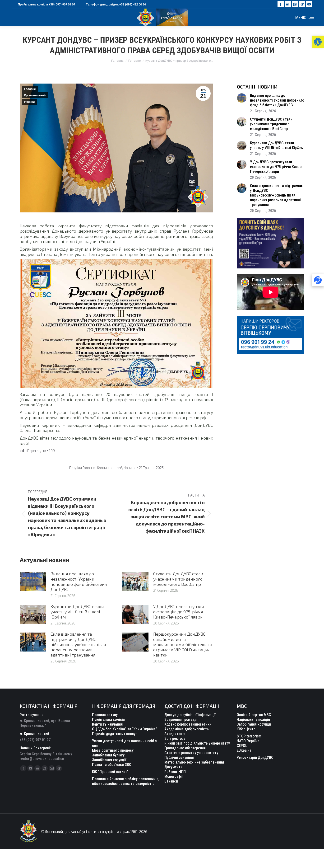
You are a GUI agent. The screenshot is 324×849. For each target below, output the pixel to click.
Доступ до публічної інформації (190, 715)
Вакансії (171, 781)
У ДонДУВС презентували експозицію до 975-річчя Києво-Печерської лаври (178, 611)
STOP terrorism (249, 736)
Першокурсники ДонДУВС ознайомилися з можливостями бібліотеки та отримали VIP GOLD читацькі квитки (182, 644)
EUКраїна (244, 750)
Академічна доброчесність (186, 729)
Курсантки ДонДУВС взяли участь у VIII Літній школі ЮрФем (77, 611)
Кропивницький (35, 95)
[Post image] (33, 581)
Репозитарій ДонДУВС (255, 757)
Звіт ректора (174, 738)
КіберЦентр (246, 729)
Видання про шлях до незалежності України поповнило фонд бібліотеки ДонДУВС (79, 581)
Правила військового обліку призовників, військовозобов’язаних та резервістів (125, 781)
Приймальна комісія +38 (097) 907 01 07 (46, 4)
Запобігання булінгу (108, 755)
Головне (30, 89)
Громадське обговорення (185, 748)
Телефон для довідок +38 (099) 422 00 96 (116, 4)
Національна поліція (253, 719)
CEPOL (242, 745)
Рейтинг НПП (175, 771)
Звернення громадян (181, 719)
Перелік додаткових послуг (114, 734)
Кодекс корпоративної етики (187, 724)
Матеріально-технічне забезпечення (194, 762)
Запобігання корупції (109, 760)
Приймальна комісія (108, 719)
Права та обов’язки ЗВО (111, 764)
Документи (173, 767)
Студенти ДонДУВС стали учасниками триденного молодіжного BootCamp (178, 579)
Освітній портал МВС (254, 715)
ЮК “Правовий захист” (110, 771)
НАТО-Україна (248, 741)
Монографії (173, 776)
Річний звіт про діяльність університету (197, 743)
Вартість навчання (107, 724)
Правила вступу (105, 715)
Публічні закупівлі (179, 757)
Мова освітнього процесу (113, 750)
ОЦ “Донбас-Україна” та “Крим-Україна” (124, 729)
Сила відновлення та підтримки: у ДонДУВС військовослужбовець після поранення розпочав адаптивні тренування (78, 644)
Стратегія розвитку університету (191, 752)
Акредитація (174, 734)
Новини (29, 101)
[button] (318, 42)
